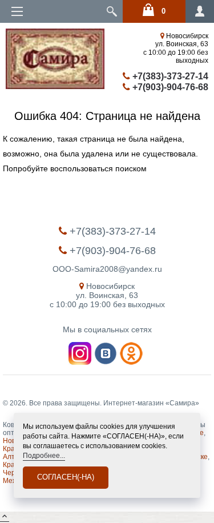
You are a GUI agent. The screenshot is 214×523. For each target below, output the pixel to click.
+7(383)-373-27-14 (169, 76)
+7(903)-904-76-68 (169, 87)
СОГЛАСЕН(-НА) (65, 477)
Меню (17, 11)
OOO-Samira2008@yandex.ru (107, 268)
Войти (197, 15)
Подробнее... (44, 456)
